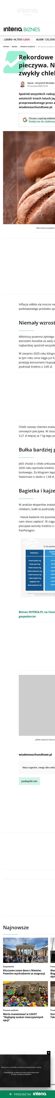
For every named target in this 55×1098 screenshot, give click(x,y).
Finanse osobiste (27, 46)
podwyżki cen (29, 781)
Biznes (14, 46)
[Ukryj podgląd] (48, 1053)
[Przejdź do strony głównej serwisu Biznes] (32, 29)
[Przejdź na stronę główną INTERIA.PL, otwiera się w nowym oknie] (13, 29)
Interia (6, 46)
